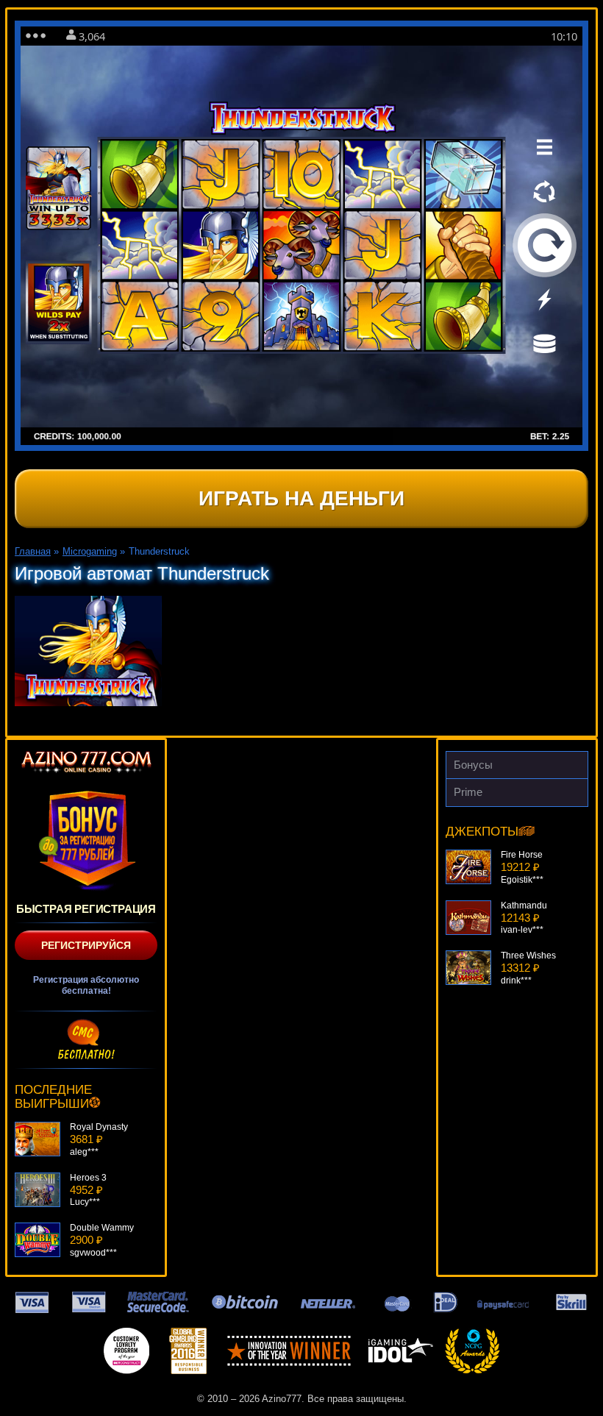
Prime (468, 792)
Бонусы (473, 764)
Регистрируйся (86, 945)
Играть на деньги (301, 498)
